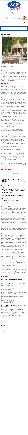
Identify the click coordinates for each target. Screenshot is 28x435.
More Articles (3, 331)
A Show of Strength (7, 187)
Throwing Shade (6, 199)
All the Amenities (6, 194)
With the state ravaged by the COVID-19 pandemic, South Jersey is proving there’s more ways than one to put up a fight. (14, 191)
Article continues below (14, 173)
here (25, 312)
